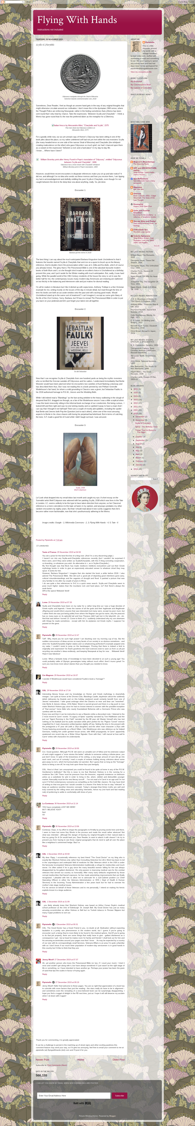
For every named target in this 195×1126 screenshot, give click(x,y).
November (140, 420)
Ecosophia (138, 204)
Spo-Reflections (140, 179)
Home (80, 1059)
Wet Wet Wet (138, 189)
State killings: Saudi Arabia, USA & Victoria (144, 173)
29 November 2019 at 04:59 (69, 552)
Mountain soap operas (141, 232)
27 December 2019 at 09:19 (67, 982)
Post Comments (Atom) (57, 1065)
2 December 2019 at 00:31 (66, 924)
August (139, 444)
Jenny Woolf (48, 960)
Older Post (119, 1059)
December (140, 417)
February (140, 461)
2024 (136, 396)
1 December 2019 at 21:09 (58, 902)
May (138, 451)
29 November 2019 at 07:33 (60, 602)
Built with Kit (82, 1103)
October (139, 437)
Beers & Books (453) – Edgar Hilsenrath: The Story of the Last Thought (144, 198)
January (139, 465)
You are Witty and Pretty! (144, 221)
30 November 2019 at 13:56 (67, 826)
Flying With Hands (77, 20)
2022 (136, 403)
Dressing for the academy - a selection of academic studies (144, 216)
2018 (136, 469)
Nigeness (137, 187)
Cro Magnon (47, 675)
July (138, 447)
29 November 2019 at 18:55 (67, 748)
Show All (156, 246)
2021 (136, 407)
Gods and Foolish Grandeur (141, 212)
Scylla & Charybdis (143, 423)
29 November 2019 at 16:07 (66, 675)
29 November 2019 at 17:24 (59, 690)
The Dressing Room (141, 164)
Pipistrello (46, 635)
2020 (136, 410)
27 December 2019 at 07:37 (66, 960)
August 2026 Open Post (142, 206)
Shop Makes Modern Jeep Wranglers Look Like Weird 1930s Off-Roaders (143, 240)
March (139, 458)
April (138, 454)
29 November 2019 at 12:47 (67, 635)
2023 (136, 400)
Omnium (137, 194)
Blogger (112, 1116)
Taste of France (49, 552)
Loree (44, 602)
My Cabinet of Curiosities (141, 88)
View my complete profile (141, 72)
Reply (44, 594)
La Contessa (48, 804)
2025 (136, 393)
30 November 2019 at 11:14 (66, 804)
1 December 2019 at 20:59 (58, 854)
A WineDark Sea (140, 230)
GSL (44, 690)
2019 (136, 414)
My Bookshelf (136, 81)
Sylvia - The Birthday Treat (146, 427)
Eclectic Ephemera (141, 236)
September (141, 440)
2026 (136, 389)
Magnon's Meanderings (144, 162)
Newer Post (42, 1059)
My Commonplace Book (141, 85)
